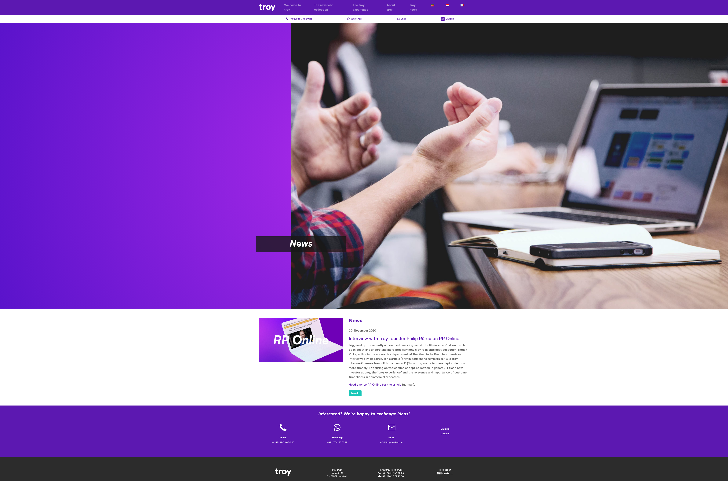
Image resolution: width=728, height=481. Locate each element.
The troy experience (360, 7)
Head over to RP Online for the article (375, 384)
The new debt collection (323, 7)
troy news (413, 7)
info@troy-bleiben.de (391, 470)
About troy (391, 7)
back (355, 393)
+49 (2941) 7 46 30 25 (392, 473)
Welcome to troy (292, 7)
